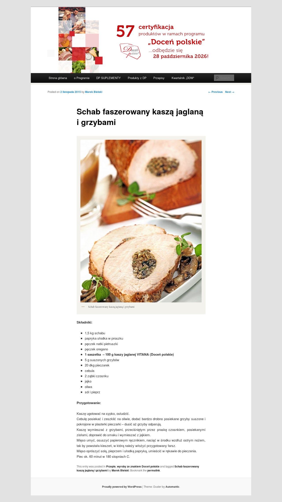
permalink (153, 470)
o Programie (81, 78)
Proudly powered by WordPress (122, 487)
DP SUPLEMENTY (108, 78)
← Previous (215, 92)
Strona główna (58, 78)
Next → (229, 92)
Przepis (111, 466)
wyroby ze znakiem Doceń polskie (138, 466)
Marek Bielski (93, 92)
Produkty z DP (137, 78)
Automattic (172, 487)
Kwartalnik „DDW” (183, 78)
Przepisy (159, 78)
